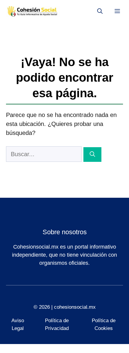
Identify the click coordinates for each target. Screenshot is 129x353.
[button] (100, 11)
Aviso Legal (17, 324)
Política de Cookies (104, 324)
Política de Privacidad (57, 324)
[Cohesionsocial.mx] (33, 11)
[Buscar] (92, 154)
